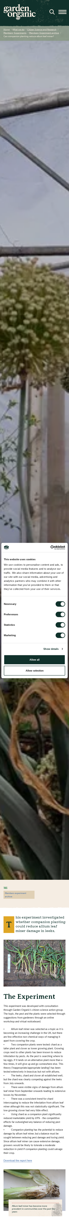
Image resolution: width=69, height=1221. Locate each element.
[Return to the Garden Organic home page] (20, 19)
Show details (51, 648)
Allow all (34, 659)
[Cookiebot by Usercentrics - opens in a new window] (50, 547)
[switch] (60, 614)
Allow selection (35, 670)
